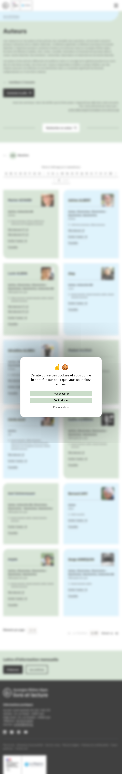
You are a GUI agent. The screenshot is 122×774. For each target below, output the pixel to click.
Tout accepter (61, 393)
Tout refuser (61, 400)
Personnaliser (61, 406)
